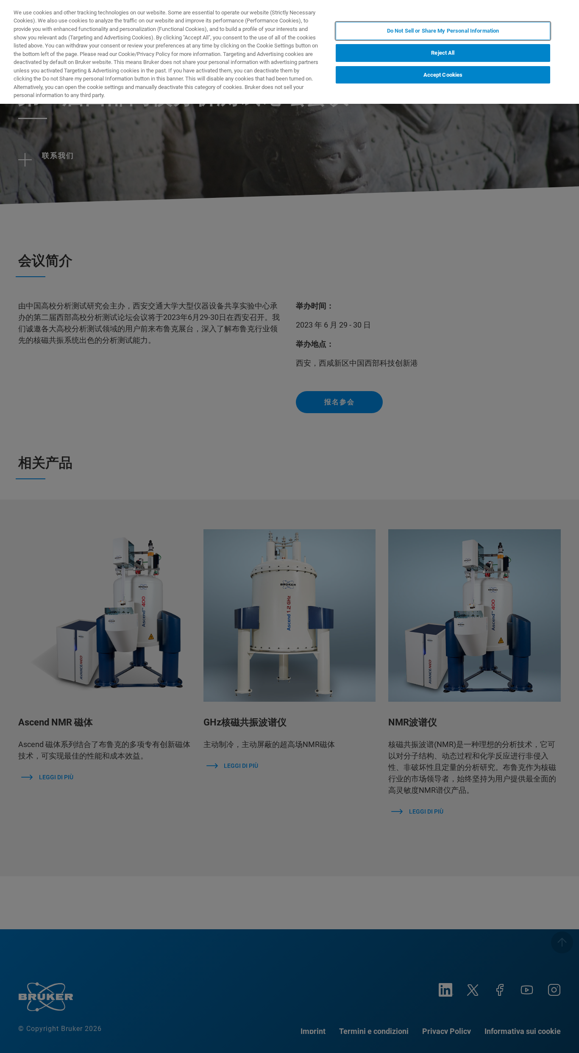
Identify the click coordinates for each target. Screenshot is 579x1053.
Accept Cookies (443, 75)
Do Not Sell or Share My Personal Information (443, 31)
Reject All (442, 53)
